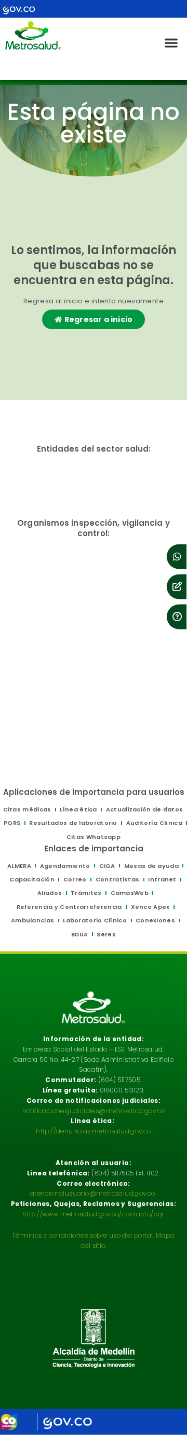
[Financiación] (176, 556)
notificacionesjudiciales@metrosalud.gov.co (93, 1110)
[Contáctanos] (176, 616)
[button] (171, 42)
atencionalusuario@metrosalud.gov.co (92, 1193)
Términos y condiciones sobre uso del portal (82, 1235)
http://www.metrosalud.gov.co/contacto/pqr (93, 1214)
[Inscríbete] (176, 586)
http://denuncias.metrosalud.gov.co (93, 1131)
